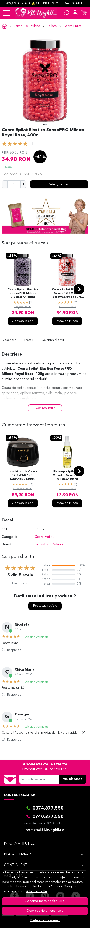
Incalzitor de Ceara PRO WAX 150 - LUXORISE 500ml (23, 475)
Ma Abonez (72, 779)
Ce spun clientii (53, 340)
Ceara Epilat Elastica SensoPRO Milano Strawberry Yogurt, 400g (67, 293)
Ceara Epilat (72, 26)
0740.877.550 (48, 817)
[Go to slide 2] (46, 124)
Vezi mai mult (45, 408)
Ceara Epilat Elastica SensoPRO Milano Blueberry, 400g (22, 293)
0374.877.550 (48, 808)
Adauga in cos (59, 184)
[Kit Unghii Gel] (36, 13)
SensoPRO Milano (27, 26)
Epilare (52, 26)
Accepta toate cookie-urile (45, 901)
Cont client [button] (16, 865)
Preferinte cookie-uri (45, 920)
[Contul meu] (75, 13)
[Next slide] (79, 289)
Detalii (29, 340)
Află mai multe (36, 891)
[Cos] (84, 13)
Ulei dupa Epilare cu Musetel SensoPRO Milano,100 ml (67, 475)
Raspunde (14, 650)
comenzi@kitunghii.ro (45, 830)
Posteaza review (45, 605)
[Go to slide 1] (44, 124)
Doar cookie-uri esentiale (45, 911)
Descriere (9, 340)
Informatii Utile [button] (19, 844)
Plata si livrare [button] (18, 854)
